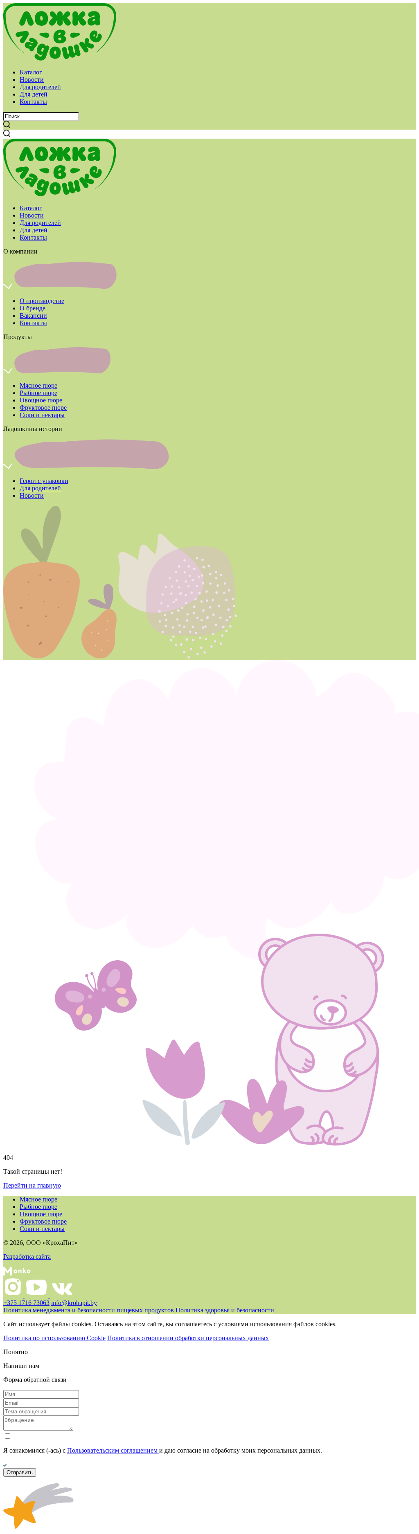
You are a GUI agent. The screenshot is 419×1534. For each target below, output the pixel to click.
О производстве (42, 300)
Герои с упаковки (44, 480)
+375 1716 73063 (26, 1302)
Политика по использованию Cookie (54, 1337)
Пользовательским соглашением (113, 1450)
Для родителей (40, 86)
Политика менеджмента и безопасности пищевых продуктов (88, 1310)
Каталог (31, 72)
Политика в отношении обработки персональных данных (188, 1337)
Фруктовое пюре (43, 407)
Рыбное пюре (38, 392)
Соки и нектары (42, 414)
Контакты (33, 101)
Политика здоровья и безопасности (225, 1310)
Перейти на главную (32, 1185)
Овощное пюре (41, 400)
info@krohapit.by (74, 1302)
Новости (32, 79)
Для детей (33, 94)
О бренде (32, 308)
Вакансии (33, 315)
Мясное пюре (38, 385)
